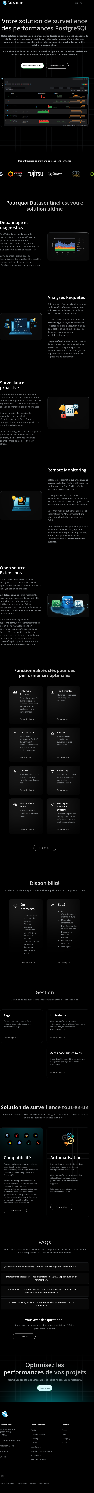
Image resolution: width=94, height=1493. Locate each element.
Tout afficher (44, 848)
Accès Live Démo (57, 65)
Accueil (64, 1430)
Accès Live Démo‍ (7, 1446)
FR (81, 3)
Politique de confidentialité (39, 1483)
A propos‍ (4, 1451)
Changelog (66, 1438)
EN (76, 3)
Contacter (24, 1336)
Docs (64, 1434)
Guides (64, 1443)
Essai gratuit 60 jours (32, 65)
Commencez (44, 1388)
